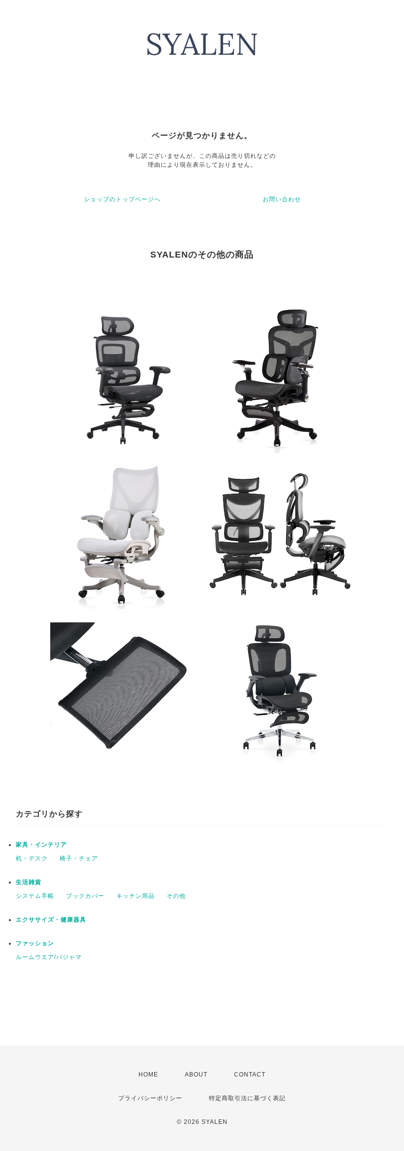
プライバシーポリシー (150, 1098)
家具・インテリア (41, 844)
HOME (148, 1074)
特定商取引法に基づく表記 (247, 1098)
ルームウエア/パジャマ (49, 957)
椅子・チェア (79, 858)
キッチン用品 (135, 895)
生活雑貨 (28, 882)
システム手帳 (35, 895)
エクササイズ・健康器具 (51, 919)
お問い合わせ (282, 199)
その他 (176, 895)
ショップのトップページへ (122, 199)
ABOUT (196, 1074)
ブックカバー (85, 895)
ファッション (35, 943)
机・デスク (32, 858)
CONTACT (250, 1074)
